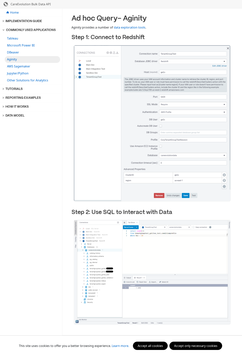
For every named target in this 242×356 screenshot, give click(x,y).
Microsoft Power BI (21, 45)
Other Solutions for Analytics (27, 80)
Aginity (12, 59)
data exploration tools (129, 27)
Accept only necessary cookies (195, 346)
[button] (31, 21)
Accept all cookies (150, 346)
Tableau (12, 38)
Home (14, 12)
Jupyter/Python (18, 73)
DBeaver (13, 52)
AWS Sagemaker (18, 66)
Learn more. (120, 346)
